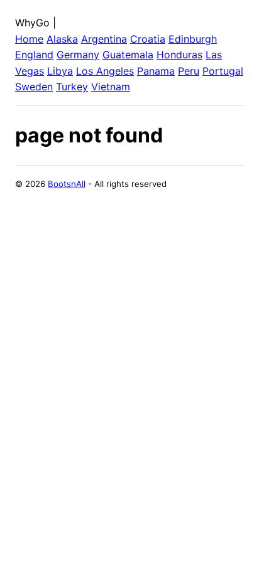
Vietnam (110, 86)
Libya (60, 71)
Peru (188, 71)
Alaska (62, 39)
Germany (78, 54)
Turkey (72, 86)
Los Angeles (105, 71)
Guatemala (127, 54)
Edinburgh (192, 39)
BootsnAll (66, 184)
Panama (156, 71)
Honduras (179, 54)
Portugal (222, 71)
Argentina (104, 39)
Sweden (34, 86)
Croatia (147, 39)
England (34, 54)
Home (29, 39)
